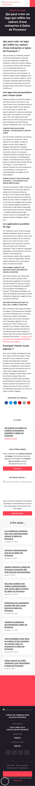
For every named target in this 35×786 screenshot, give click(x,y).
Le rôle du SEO (8, 339)
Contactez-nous (26, 336)
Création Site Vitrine (17, 10)
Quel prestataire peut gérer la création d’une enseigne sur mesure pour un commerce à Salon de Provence (17, 644)
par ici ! (17, 738)
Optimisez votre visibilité (11, 341)
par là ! (17, 746)
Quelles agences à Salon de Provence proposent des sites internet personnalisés (17, 569)
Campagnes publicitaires (22, 339)
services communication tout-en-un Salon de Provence (15, 552)
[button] (6, 402)
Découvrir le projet (10, 439)
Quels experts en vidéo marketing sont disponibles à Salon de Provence (17, 663)
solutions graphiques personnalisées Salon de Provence (15, 624)
